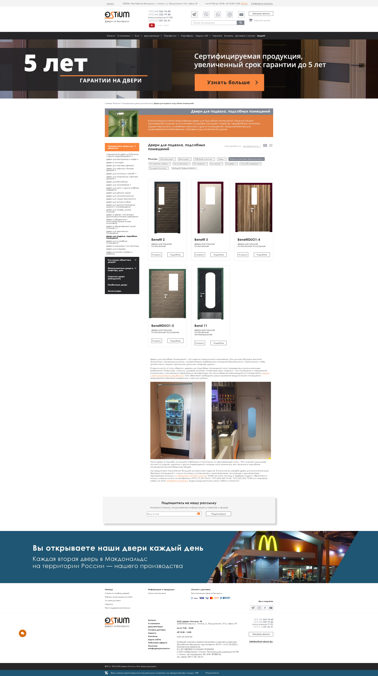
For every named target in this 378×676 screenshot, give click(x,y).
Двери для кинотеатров (117, 185)
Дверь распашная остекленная (161, 245)
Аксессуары (114, 291)
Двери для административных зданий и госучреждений (120, 206)
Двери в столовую (115, 162)
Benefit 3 (201, 239)
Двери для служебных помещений (116, 242)
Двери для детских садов (118, 193)
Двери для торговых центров (120, 165)
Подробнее (175, 255)
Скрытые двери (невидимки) (116, 277)
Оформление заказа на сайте (118, 597)
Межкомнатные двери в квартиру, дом (120, 269)
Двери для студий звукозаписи (121, 199)
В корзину (156, 255)
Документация (152, 35)
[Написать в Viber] (206, 14)
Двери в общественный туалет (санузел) (121, 227)
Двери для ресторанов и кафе (121, 159)
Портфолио (170, 35)
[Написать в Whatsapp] (218, 14)
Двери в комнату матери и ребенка (119, 253)
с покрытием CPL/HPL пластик (191, 475)
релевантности (251, 146)
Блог (137, 35)
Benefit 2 (158, 239)
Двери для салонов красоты (120, 196)
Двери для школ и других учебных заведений (122, 189)
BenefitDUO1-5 (162, 326)
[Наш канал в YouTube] (241, 14)
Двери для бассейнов (116, 181)
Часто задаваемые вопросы (117, 608)
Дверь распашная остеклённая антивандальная (204, 332)
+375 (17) (159, 20)
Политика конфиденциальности (159, 647)
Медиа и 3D (201, 35)
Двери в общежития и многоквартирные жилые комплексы (118, 221)
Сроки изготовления (157, 593)
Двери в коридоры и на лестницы (122, 246)
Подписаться (212, 673)
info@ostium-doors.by (262, 3)
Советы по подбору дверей (117, 593)
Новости (152, 633)
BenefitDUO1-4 (249, 239)
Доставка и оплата (245, 35)
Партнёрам (187, 35)
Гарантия (217, 35)
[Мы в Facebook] (265, 607)
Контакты (228, 35)
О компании (124, 35)
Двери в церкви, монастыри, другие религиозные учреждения (122, 215)
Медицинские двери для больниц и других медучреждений (122, 155)
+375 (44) (159, 11)
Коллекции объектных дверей (119, 261)
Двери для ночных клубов (118, 202)
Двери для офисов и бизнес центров (120, 169)
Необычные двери (117, 284)
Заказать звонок (261, 13)
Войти (244, 3)
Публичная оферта (157, 642)
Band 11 (200, 326)
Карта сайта (154, 639)
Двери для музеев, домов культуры (118, 211)
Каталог (111, 35)
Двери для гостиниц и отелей (120, 173)
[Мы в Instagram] (230, 14)
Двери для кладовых (116, 249)
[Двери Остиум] (159, 25)
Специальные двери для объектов (120, 147)
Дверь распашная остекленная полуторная (251, 245)
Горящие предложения (183, 168)
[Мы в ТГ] (194, 14)
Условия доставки (113, 600)
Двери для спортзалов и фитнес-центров (122, 177)
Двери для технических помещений (117, 232)
